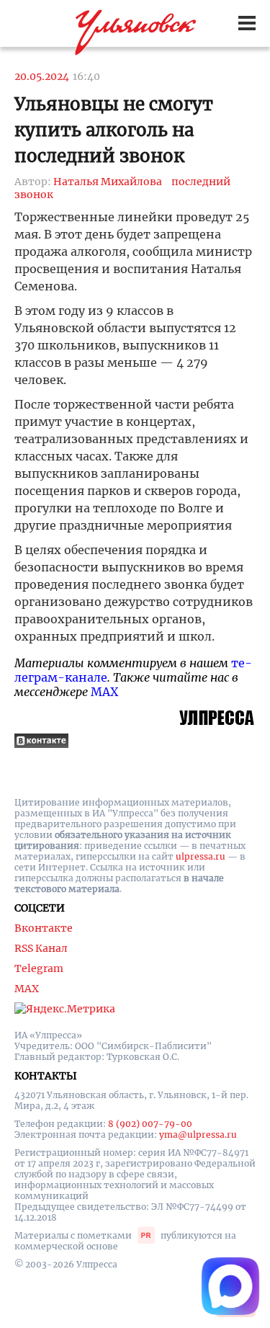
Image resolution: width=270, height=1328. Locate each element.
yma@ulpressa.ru (198, 1134)
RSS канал (41, 948)
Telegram (38, 968)
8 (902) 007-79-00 (150, 1123)
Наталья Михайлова (107, 181)
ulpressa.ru (200, 856)
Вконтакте (43, 928)
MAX (104, 692)
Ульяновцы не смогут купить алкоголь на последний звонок (113, 130)
